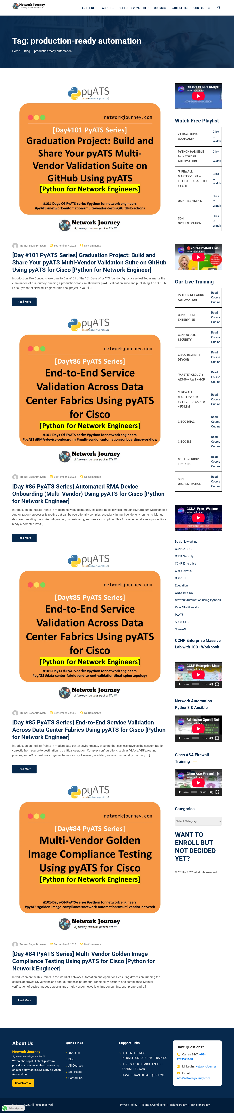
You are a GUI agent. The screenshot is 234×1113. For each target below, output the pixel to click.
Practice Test (180, 8)
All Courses (75, 1065)
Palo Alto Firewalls (187, 607)
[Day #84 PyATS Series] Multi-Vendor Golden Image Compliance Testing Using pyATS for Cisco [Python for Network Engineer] (83, 961)
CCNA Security (184, 556)
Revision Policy (200, 1104)
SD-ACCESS (182, 622)
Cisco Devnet (183, 571)
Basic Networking (186, 541)
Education (181, 585)
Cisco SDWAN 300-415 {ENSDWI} (143, 1075)
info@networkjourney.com (193, 1078)
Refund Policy (178, 1104)
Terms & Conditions (153, 1104)
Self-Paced (75, 1072)
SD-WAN (180, 629)
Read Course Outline (215, 297)
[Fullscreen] (217, 684)
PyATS (179, 614)
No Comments (92, 245)
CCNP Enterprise (185, 563)
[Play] (180, 684)
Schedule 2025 (129, 8)
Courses (160, 8)
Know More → (23, 1083)
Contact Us (201, 8)
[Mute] (211, 684)
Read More (24, 301)
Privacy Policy (128, 1104)
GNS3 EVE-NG (184, 593)
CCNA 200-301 (184, 549)
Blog (146, 8)
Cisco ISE (181, 578)
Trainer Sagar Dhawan (33, 245)
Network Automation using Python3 (198, 600)
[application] (198, 675)
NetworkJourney (205, 1066)
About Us (108, 8)
